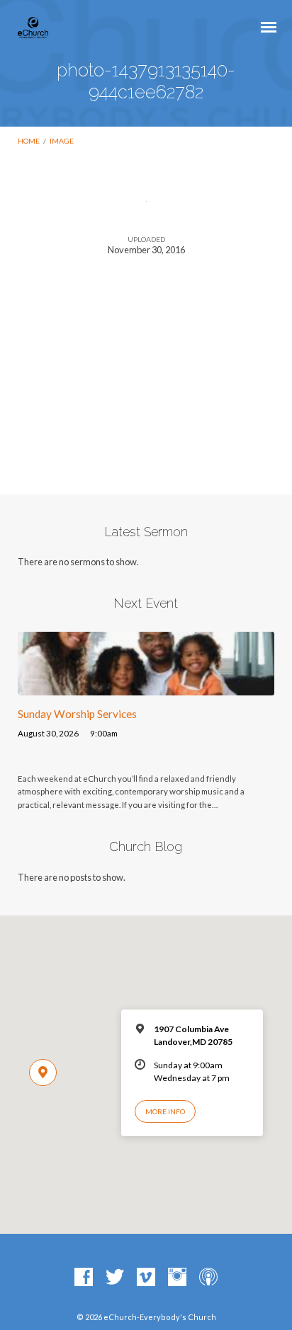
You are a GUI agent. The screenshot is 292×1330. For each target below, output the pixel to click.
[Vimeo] (146, 1277)
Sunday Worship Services (77, 713)
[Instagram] (177, 1277)
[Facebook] (83, 1277)
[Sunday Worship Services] (146, 687)
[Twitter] (115, 1277)
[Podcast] (208, 1277)
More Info (165, 1111)
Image (62, 141)
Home (29, 141)
